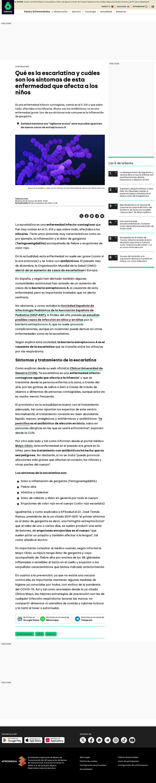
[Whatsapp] (99, 742)
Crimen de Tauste (78, 2)
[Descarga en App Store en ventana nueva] (33, 742)
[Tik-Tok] (124, 742)
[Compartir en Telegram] (97, 217)
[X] (81, 217)
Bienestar (121, 11)
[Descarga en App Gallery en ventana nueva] (54, 742)
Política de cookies (88, 761)
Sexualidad (106, 11)
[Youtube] (132, 742)
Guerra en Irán (93, 2)
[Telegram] (107, 742)
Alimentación (60, 11)
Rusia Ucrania (122, 2)
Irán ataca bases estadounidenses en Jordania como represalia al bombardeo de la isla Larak (137, 225)
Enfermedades (24, 634)
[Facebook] (91, 742)
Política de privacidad (128, 757)
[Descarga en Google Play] (12, 742)
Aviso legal (85, 757)
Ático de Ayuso (63, 2)
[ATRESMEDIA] (13, 763)
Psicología (90, 11)
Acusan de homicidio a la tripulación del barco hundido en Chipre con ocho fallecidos (136, 258)
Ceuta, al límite (30, 2)
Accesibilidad (86, 769)
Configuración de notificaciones (133, 765)
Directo (51, 634)
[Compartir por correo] (102, 217)
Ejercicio (76, 11)
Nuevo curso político (47, 2)
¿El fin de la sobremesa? (139, 2)
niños (39, 634)
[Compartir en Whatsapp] (91, 217)
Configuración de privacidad (93, 765)
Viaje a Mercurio (107, 2)
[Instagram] (116, 742)
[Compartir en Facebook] (86, 217)
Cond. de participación (128, 761)
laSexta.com (21, 199)
